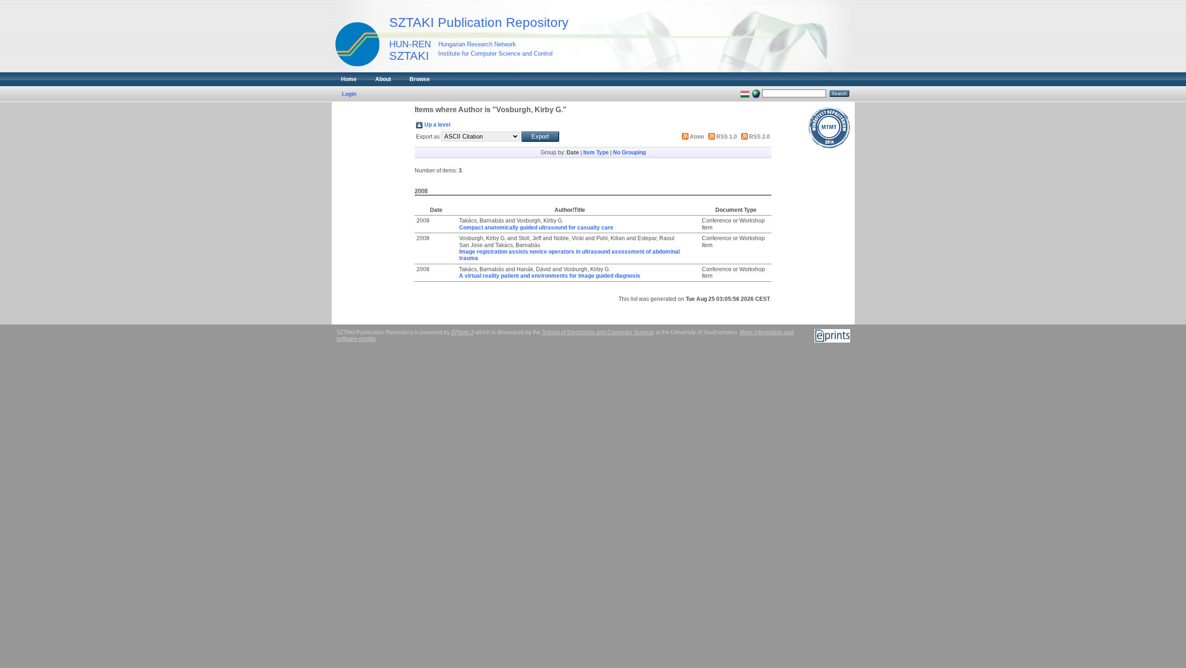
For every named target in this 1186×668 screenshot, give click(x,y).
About (383, 79)
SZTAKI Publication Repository (478, 22)
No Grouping (629, 152)
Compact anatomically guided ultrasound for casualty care (536, 227)
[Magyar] (745, 93)
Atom (697, 137)
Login (349, 94)
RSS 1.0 (726, 137)
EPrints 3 (462, 332)
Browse (420, 79)
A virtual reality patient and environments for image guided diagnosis (549, 276)
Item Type (596, 152)
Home (349, 79)
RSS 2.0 (759, 137)
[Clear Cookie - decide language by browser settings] (756, 93)
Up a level (437, 124)
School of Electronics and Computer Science (598, 332)
